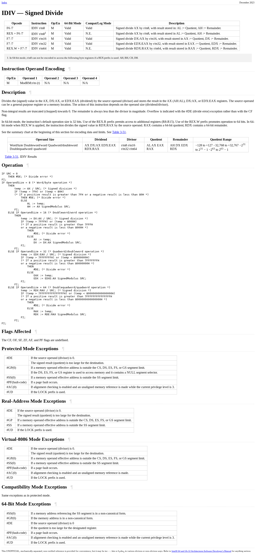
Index (4, 2)
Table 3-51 (119, 132)
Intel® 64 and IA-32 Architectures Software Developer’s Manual (201, 551)
